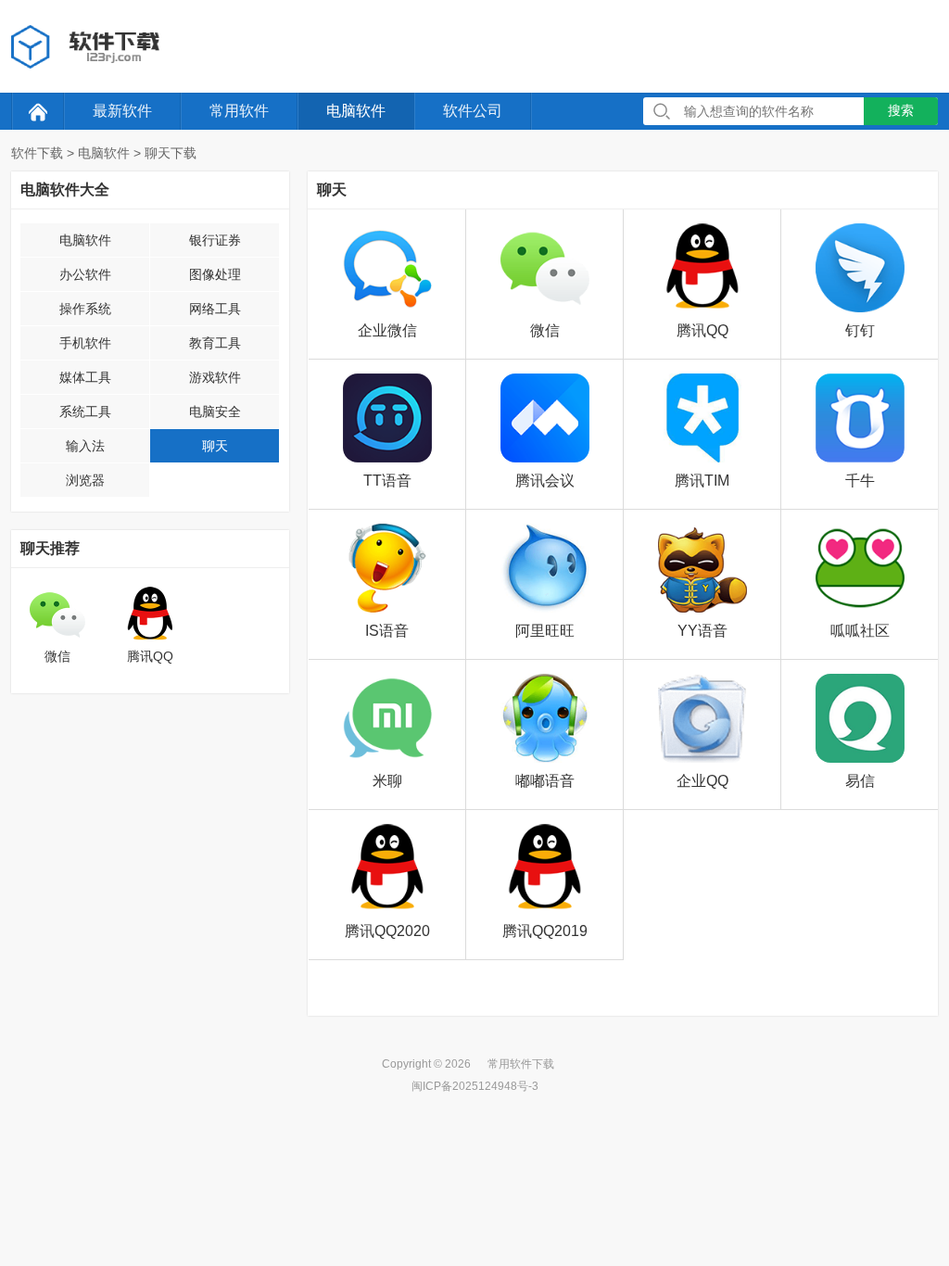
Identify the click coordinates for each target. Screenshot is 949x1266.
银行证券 (215, 240)
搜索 (901, 110)
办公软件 (85, 274)
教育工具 (215, 342)
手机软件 (85, 342)
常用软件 (239, 111)
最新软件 (122, 111)
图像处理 (215, 274)
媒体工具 (85, 377)
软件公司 (472, 111)
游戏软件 (215, 377)
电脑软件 (356, 111)
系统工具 (85, 411)
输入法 (85, 445)
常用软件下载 (520, 1063)
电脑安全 (215, 411)
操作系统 (85, 308)
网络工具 (215, 308)
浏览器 (85, 480)
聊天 (215, 445)
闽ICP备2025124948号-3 (474, 1086)
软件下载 (37, 153)
